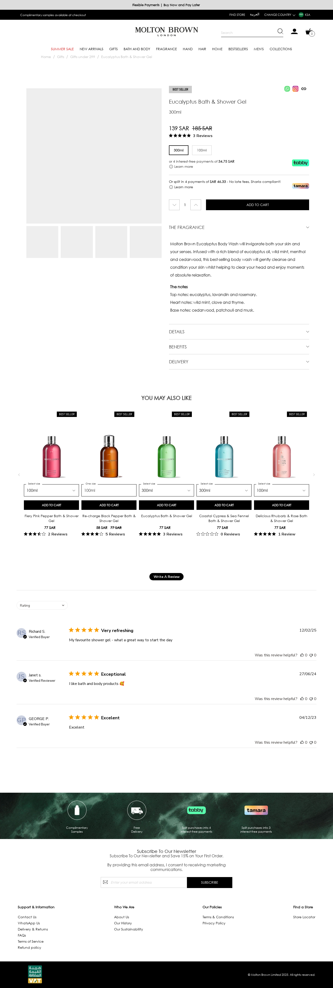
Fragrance (166, 49)
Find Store (237, 15)
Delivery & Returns (33, 929)
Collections (281, 49)
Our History (123, 923)
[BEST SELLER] (51, 452)
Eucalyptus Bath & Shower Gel (126, 57)
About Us (121, 917)
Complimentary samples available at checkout (53, 15)
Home (217, 49)
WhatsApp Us (29, 923)
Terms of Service (31, 941)
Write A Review (167, 576)
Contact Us (27, 917)
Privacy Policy (214, 923)
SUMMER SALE (62, 49)
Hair (202, 49)
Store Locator (304, 917)
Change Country (277, 15)
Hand (188, 49)
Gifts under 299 (82, 57)
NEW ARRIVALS (91, 49)
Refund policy (29, 947)
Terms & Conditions (218, 917)
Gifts (113, 49)
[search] (252, 33)
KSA (307, 15)
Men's (259, 49)
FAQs (22, 935)
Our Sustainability (128, 929)
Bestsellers (238, 49)
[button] (42, 605)
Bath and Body (137, 49)
